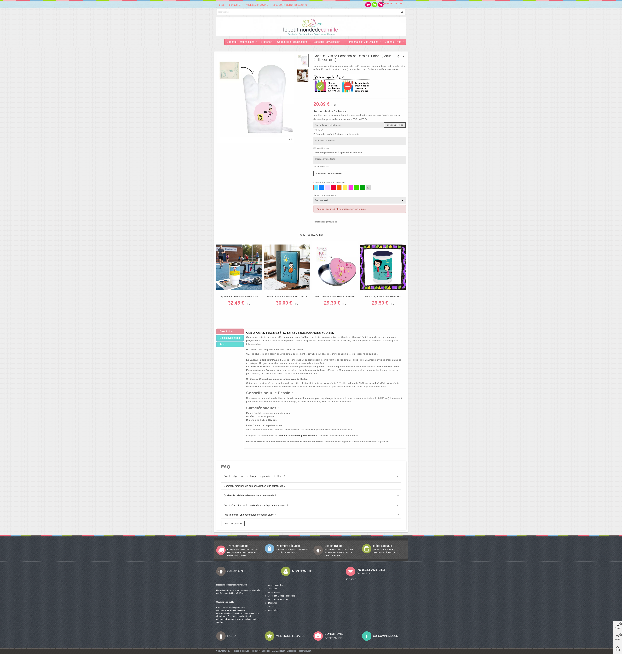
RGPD (231, 635)
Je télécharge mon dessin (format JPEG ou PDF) (340, 119)
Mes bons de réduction (278, 599)
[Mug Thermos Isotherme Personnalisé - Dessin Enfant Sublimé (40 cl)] (239, 267)
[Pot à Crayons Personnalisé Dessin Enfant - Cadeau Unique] (383, 267)
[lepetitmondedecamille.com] (311, 26)
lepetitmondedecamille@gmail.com (231, 585)
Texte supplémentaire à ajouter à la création (337, 152)
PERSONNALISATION (371, 569)
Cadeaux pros (393, 41)
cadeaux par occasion (326, 41)
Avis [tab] (222, 344)
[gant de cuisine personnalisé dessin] (290, 138)
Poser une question (233, 524)
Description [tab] (226, 331)
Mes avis (272, 606)
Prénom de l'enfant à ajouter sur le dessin (336, 134)
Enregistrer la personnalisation (330, 173)
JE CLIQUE (351, 579)
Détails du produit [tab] (230, 337)
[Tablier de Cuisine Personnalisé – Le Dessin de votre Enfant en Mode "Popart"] (398, 56)
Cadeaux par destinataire (292, 41)
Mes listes (272, 603)
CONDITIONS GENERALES (333, 636)
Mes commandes (275, 585)
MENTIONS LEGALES (290, 635)
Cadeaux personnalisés (240, 41)
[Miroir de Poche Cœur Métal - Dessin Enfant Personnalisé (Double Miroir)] (403, 56)
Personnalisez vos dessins (362, 41)
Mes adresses (274, 592)
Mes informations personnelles (281, 596)
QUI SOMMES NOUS (385, 636)
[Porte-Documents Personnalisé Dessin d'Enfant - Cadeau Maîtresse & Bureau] (287, 267)
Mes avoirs (272, 589)
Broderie (266, 41)
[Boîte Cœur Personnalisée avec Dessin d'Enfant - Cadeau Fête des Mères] (335, 267)
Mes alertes (273, 610)
